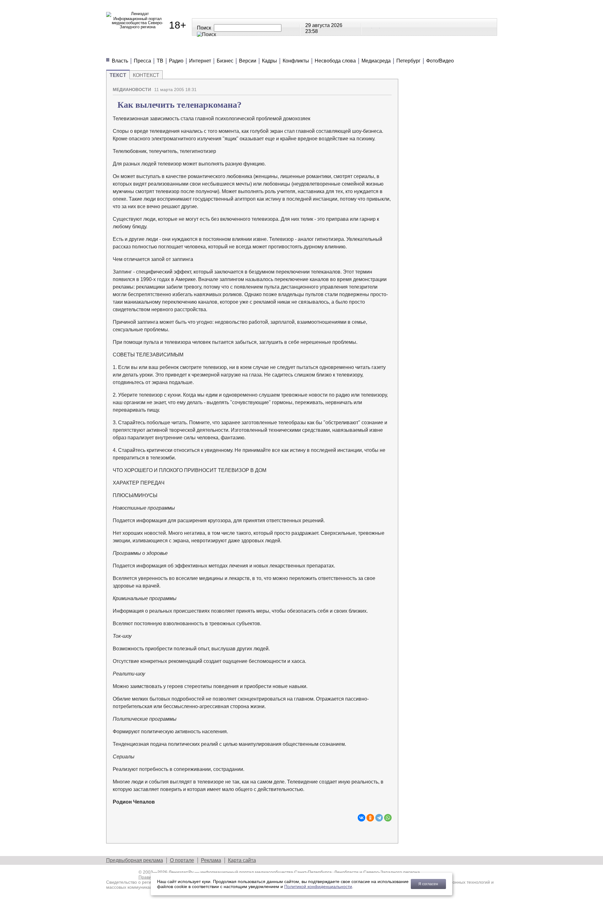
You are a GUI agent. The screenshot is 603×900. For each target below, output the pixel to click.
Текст (118, 75)
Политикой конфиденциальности (318, 886)
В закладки (387, 87)
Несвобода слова (335, 60)
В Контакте (368, 26)
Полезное (221, 50)
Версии (247, 60)
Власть (120, 60)
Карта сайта (242, 860)
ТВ (160, 60)
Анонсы (341, 50)
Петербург (408, 60)
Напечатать (365, 87)
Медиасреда (376, 60)
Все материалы (389, 50)
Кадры (269, 60)
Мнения (181, 50)
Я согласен (428, 884)
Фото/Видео (440, 60)
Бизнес (225, 60)
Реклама (211, 860)
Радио (176, 60)
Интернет (200, 60)
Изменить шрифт (376, 87)
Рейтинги (264, 50)
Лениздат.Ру (181, 872)
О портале (182, 860)
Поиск (204, 27)
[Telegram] (379, 817)
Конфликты (296, 60)
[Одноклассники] (370, 817)
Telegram (376, 26)
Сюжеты (304, 50)
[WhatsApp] (388, 817)
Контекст (146, 75)
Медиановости (134, 50)
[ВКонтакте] (361, 817)
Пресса (142, 60)
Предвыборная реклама (134, 860)
